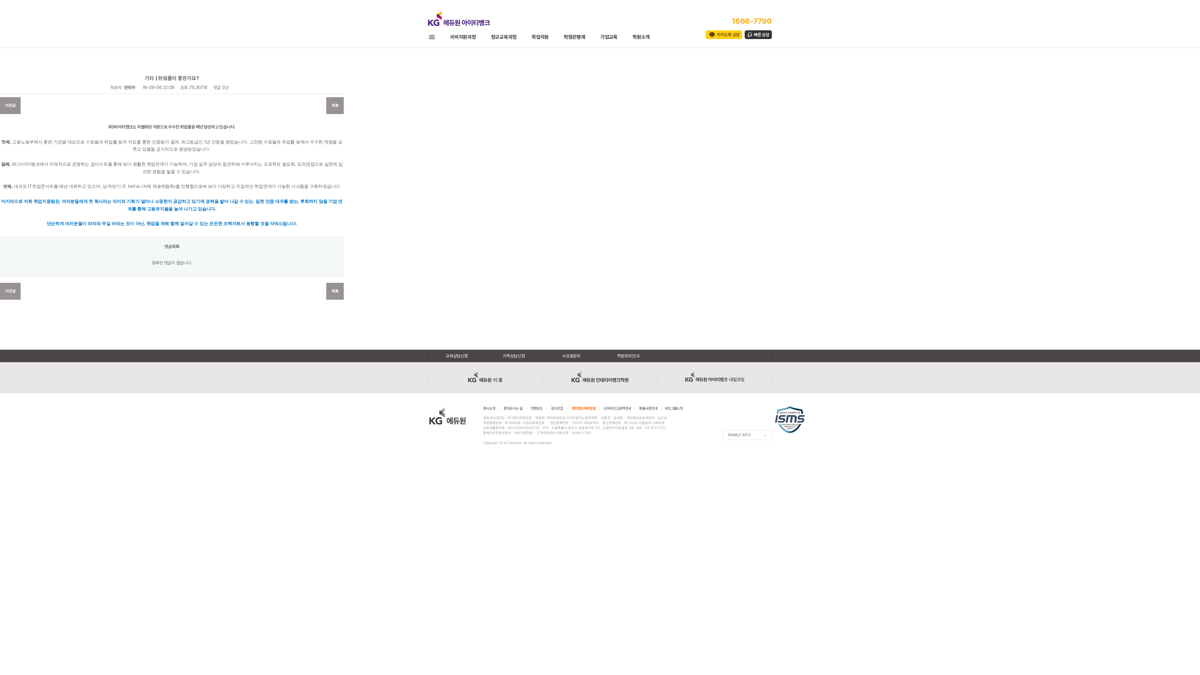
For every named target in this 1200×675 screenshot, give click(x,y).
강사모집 (557, 408)
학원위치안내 (628, 355)
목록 (335, 105)
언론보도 (537, 408)
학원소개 (641, 37)
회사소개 (489, 408)
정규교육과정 (504, 37)
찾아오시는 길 (512, 408)
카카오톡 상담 (728, 34)
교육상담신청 (457, 355)
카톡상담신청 (514, 355)
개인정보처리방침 (583, 408)
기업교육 (609, 37)
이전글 (10, 105)
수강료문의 (571, 355)
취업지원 (540, 37)
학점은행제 (574, 37)
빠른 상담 (761, 34)
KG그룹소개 (673, 408)
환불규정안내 (648, 408)
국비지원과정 (463, 37)
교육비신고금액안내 (617, 408)
